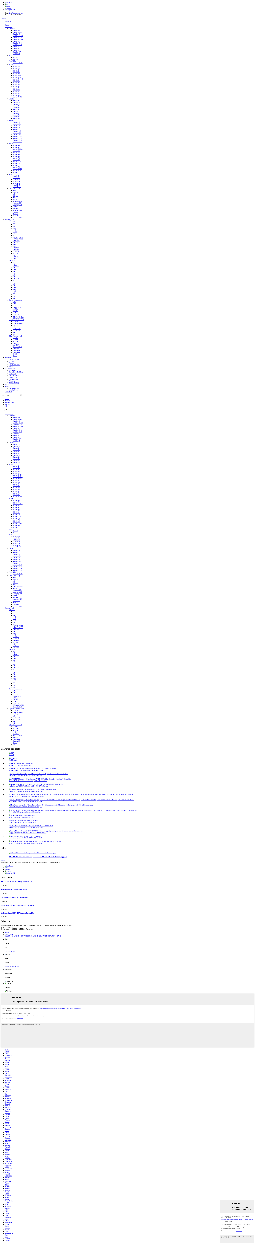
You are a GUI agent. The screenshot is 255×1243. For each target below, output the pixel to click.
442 (14, 294)
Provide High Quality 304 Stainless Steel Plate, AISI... (26, 801)
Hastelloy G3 (17, 46)
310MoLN (16, 241)
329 (14, 255)
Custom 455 (16, 350)
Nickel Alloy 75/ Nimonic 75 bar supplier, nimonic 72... (26, 827)
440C (14, 291)
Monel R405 (17, 187)
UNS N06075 (47, 936)
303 (14, 224)
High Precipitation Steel (16, 320)
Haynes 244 (16, 113)
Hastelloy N (16, 48)
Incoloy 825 (16, 81)
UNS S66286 (28, 936)
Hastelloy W (17, 52)
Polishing (12, 381)
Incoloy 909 (16, 90)
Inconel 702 (16, 158)
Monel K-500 (17, 185)
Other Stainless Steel (15, 336)
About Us (8, 357)
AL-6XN (16, 345)
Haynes (11, 99)
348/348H (16, 259)
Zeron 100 (16, 314)
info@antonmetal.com (16, 13)
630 (14, 327)
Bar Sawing (12, 370)
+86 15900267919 (10, 951)
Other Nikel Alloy (14, 188)
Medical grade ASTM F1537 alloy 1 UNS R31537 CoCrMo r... (29, 786)
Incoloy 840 (16, 82)
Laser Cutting (13, 374)
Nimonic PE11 (17, 138)
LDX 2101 (16, 312)
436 (14, 284)
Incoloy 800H (17, 75)
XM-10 (15, 743)
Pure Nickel (12, 61)
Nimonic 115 (17, 133)
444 (14, 296)
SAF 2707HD (17, 316)
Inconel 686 (16, 154)
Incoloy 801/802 (18, 79)
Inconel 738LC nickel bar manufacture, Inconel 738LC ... (27, 770)
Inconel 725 (16, 167)
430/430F (16, 278)
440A (14, 287)
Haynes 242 (16, 111)
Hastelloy (12, 28)
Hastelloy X (16, 54)
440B (14, 289)
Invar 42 (15, 57)
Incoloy (11, 64)
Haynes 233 (16, 109)
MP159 (15, 206)
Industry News (13, 390)
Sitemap (7, 932)
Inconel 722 (16, 165)
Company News (14, 388)
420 (14, 273)
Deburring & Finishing (16, 372)
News (6, 386)
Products (7, 400)
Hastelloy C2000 (18, 36)
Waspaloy (16, 215)
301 (14, 223)
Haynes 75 (16, 102)
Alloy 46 (15, 194)
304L (14, 230)
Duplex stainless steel (15, 300)
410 (14, 268)
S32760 (15, 341)
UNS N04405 (18, 936)
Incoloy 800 (16, 73)
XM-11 (15, 356)
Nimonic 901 (17, 135)
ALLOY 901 (9, 936)
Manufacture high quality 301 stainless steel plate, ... (25, 807)
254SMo (15, 338)
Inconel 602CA (18, 149)
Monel (11, 174)
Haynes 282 (16, 117)
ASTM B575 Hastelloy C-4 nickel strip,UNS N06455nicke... (28, 781)
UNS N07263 (56, 936)
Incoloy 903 (16, 86)
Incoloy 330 (16, 72)
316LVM (16, 250)
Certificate (12, 361)
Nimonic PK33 (17, 142)
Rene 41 (15, 214)
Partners (11, 363)
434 (14, 282)
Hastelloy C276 (18, 39)
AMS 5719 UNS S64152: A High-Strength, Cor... (17, 881)
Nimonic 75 (16, 122)
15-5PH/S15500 (18, 323)
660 (14, 332)
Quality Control (14, 359)
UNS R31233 (17, 217)
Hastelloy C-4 (17, 34)
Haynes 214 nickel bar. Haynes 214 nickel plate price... (26, 775)
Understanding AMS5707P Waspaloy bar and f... (17, 913)
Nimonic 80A (17, 124)
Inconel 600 (16, 145)
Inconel (11, 144)
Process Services (10, 368)
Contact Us (8, 392)
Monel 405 (16, 181)
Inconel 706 (16, 160)
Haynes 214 (16, 106)
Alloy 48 (15, 196)
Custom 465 (16, 352)
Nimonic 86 (16, 126)
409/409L (16, 266)
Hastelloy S (16, 50)
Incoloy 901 (16, 84)
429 (14, 277)
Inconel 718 (16, 163)
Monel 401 (16, 178)
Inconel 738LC (17, 169)
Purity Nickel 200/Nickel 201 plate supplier (22, 822)
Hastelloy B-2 (17, 30)
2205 (14, 302)
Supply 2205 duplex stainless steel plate (21, 817)
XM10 (15, 354)
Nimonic (11, 120)
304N (14, 233)
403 (14, 262)
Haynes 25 (16, 100)
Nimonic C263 (17, 136)
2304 (14, 303)
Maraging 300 (17, 203)
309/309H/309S (18, 237)
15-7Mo (15, 325)
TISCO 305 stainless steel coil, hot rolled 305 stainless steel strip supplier (38, 857)
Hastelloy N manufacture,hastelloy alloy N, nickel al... (26, 791)
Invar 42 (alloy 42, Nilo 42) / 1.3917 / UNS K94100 (25, 838)
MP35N (15, 208)
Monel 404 (16, 179)
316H (14, 244)
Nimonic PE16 (17, 140)
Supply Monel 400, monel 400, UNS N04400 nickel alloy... (27, 833)
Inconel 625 (16, 152)
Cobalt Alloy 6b (18, 586)
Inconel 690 (16, 156)
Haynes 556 (16, 118)
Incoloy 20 (16, 66)
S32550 (15, 339)
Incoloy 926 (16, 93)
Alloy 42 (15, 190)
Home (7, 25)
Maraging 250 (17, 201)
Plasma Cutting (13, 377)
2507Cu (15, 309)
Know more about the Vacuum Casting (14, 889)
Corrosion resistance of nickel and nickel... (15, 897)
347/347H (16, 257)
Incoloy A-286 (17, 97)
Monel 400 (16, 176)
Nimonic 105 (17, 131)
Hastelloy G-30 (17, 43)
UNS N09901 (37, 936)
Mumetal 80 (16, 212)
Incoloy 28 (16, 68)
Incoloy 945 (16, 95)
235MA (15, 305)
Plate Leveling (13, 379)
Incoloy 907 (16, 88)
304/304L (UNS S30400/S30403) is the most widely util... (27, 796)
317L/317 (16, 248)
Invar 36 (15, 59)
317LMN (16, 251)
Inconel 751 (16, 172)
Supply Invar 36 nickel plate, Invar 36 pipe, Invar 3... (25, 843)
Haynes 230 (16, 108)
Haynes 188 (16, 104)
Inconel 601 (16, 147)
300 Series (12, 221)
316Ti (14, 246)
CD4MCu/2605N (18, 318)
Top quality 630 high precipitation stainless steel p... (25, 812)
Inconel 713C (17, 161)
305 (14, 235)
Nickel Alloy (9, 27)
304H (14, 228)
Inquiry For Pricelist (7, 927)
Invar (10, 55)
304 (14, 226)
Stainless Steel (9, 219)
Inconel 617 (16, 151)
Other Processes (14, 375)
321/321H (16, 253)
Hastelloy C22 (17, 37)
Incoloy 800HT (18, 77)
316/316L (16, 242)
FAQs (7, 384)
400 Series (12, 260)
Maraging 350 (17, 205)
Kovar (15, 199)
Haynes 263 (16, 115)
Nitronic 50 (16, 348)
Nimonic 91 (16, 129)
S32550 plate (13, 760)
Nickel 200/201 (18, 63)
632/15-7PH (17, 330)
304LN (15, 232)
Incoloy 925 (16, 91)
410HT (15, 269)
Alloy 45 (15, 192)
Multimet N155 (17, 210)
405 (14, 264)
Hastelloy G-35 (17, 45)
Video (11, 366)
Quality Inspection (14, 365)
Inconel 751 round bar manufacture (20, 765)
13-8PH (15, 321)
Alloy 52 (15, 197)
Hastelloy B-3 (17, 32)
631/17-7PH (17, 329)
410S (14, 271)
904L (14, 343)
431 (14, 280)
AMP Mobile (9, 934)
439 (14, 286)
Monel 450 (16, 183)
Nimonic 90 (16, 127)
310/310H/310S (18, 239)
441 (14, 293)
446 (14, 298)
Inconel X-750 (17, 170)
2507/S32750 (17, 307)
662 (14, 334)
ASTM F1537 (17, 347)
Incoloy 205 (16, 70)
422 (14, 275)
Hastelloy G (16, 41)
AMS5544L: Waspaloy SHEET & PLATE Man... (17, 905)
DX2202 (15, 311)
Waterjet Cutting (14, 383)
